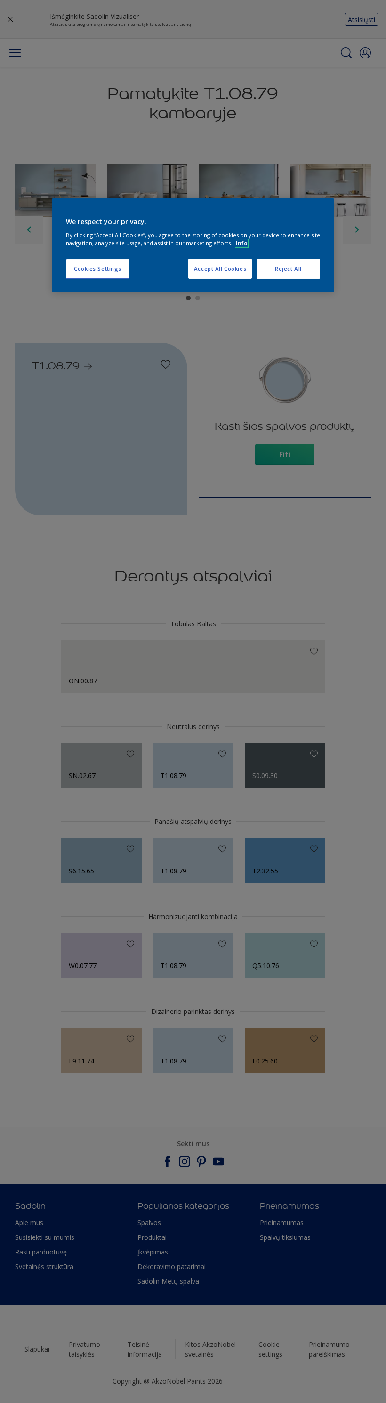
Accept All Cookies (220, 268)
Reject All (288, 268)
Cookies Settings (97, 268)
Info (242, 243)
